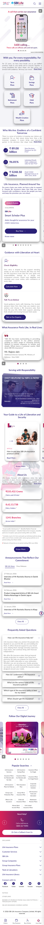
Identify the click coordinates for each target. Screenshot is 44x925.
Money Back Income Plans (16, 806)
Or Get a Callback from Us (22, 832)
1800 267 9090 (22, 826)
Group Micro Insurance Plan (21, 793)
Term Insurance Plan (21, 786)
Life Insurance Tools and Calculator (33, 793)
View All (20, 621)
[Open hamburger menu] (40, 3)
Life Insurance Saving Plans (21, 771)
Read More (38, 69)
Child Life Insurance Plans (21, 800)
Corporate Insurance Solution (33, 786)
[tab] (18, 50)
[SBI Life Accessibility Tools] (41, 613)
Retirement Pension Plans (33, 800)
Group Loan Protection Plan (9, 793)
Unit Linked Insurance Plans (28, 806)
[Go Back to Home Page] (13, 3)
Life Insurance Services (9, 771)
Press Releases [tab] (21, 566)
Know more (10, 236)
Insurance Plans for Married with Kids (21, 778)
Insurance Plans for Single (33, 771)
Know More (20, 466)
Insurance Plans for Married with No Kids (9, 778)
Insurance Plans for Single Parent (33, 778)
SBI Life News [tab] (10, 566)
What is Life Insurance (8, 800)
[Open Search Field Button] (34, 3)
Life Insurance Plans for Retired (9, 786)
